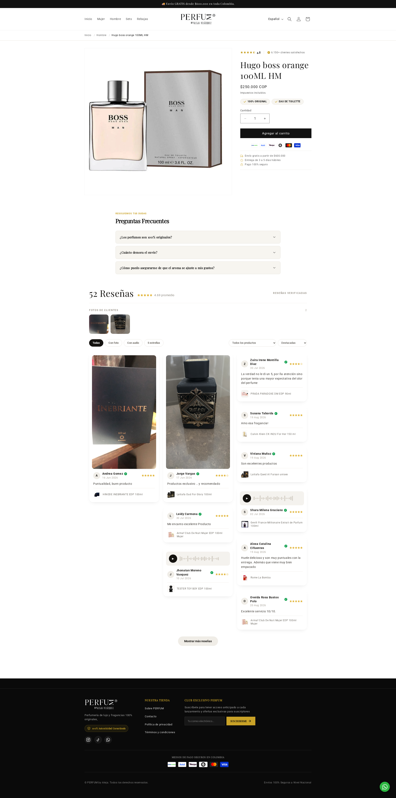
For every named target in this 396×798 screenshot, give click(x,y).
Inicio (88, 35)
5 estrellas (154, 342)
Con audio (133, 342)
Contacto (150, 716)
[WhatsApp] (108, 739)
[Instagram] (88, 739)
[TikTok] (98, 739)
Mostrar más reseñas (198, 641)
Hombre (101, 35)
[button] (289, 19)
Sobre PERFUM (154, 708)
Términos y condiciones (160, 732)
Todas (96, 342)
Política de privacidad (158, 724)
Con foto (113, 342)
